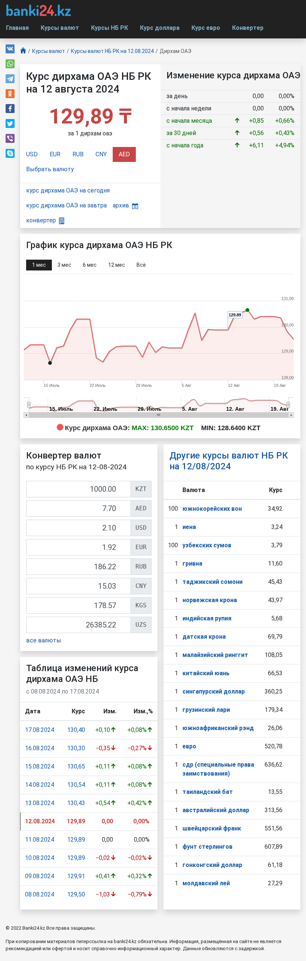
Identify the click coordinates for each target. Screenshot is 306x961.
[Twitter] (10, 123)
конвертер (41, 220)
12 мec (116, 265)
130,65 (76, 766)
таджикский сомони (212, 581)
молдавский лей (206, 883)
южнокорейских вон (212, 508)
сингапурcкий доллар (213, 691)
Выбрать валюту (50, 169)
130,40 (76, 729)
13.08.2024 (39, 803)
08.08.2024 (39, 894)
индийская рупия (206, 618)
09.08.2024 (39, 876)
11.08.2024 (39, 839)
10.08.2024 (39, 857)
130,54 (76, 784)
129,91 (76, 876)
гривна (192, 563)
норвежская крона (209, 600)
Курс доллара (159, 27)
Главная (17, 27)
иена (189, 526)
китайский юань (206, 673)
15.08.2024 (39, 766)
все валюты (43, 640)
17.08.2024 (39, 729)
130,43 (76, 803)
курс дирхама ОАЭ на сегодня (68, 190)
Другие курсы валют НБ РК (228, 461)
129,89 (76, 839)
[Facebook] (10, 108)
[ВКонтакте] (10, 48)
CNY (101, 154)
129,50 (76, 894)
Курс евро (205, 27)
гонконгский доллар (212, 864)
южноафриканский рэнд (218, 728)
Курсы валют (60, 27)
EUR (55, 154)
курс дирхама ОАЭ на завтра (66, 205)
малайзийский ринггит (215, 654)
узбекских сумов (206, 545)
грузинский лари (206, 709)
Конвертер (247, 27)
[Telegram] (10, 78)
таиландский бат (207, 791)
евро (189, 746)
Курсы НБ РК (109, 27)
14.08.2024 (39, 784)
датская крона (204, 636)
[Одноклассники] (10, 93)
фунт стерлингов (207, 846)
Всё (141, 265)
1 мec (39, 265)
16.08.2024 (39, 748)
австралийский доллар (215, 810)
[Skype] (10, 153)
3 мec (64, 265)
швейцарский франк (211, 828)
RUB (78, 154)
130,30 (76, 748)
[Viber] (10, 138)
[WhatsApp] (10, 63)
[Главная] (23, 51)
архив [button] (121, 205)
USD (32, 154)
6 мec (90, 265)
